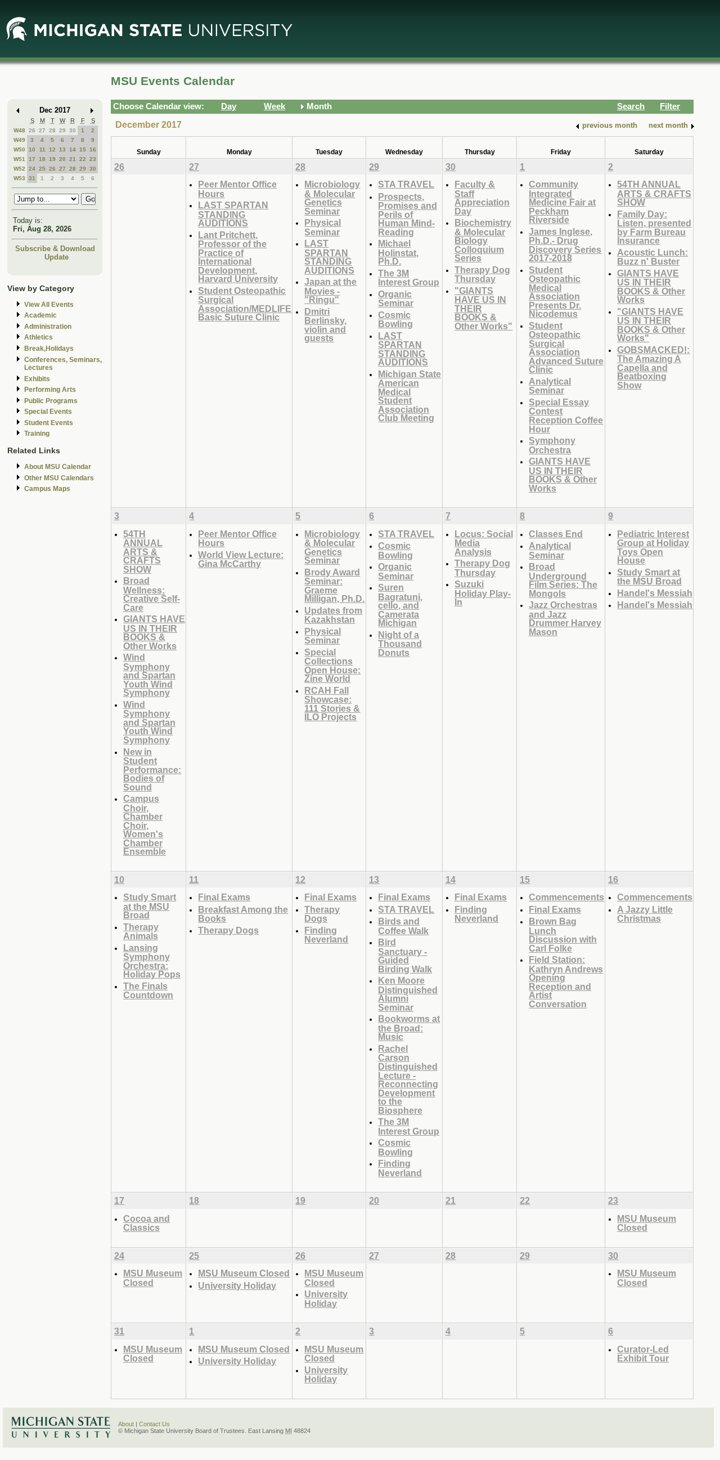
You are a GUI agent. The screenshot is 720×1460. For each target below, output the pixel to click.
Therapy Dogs (228, 930)
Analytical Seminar (550, 386)
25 (42, 169)
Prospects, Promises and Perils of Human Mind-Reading (407, 214)
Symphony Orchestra (552, 445)
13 (62, 149)
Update (56, 257)
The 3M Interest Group (408, 278)
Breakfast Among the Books (243, 914)
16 (92, 149)
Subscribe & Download (55, 248)
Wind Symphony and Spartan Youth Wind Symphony (149, 675)
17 (32, 159)
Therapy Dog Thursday (482, 274)
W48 (19, 130)
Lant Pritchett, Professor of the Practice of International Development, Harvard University (238, 257)
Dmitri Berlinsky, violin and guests (325, 324)
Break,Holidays (49, 348)
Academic (40, 315)
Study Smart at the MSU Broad (649, 577)
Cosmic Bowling (395, 319)
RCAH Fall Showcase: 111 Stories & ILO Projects (332, 703)
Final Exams (224, 897)
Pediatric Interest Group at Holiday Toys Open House (653, 547)
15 (82, 149)
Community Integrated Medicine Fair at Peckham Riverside (562, 202)
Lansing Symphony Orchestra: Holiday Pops (152, 961)
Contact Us (154, 1424)
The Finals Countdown (148, 991)
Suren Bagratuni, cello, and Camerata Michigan (400, 605)
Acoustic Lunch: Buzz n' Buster (652, 257)
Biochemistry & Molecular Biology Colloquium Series (482, 240)
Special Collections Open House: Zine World (332, 665)
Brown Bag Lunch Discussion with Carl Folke (563, 934)
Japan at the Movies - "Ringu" (330, 290)
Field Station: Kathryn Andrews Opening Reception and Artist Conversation (566, 981)
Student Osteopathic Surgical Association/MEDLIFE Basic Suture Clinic (244, 304)
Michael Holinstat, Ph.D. (398, 252)
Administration (47, 327)
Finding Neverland (326, 935)
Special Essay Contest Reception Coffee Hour (566, 415)
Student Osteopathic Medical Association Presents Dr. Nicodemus (555, 292)
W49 (19, 140)
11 (42, 149)
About (126, 1424)
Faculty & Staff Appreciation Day (482, 197)
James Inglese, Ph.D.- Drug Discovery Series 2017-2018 (565, 245)
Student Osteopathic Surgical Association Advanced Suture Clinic (566, 347)
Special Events (48, 412)
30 (72, 130)
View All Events (49, 305)
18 (42, 159)
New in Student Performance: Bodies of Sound (152, 769)
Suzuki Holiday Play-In (482, 593)
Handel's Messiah (654, 593)
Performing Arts (50, 390)
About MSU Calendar (57, 467)
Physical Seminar (322, 227)
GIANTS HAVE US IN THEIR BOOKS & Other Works (563, 474)
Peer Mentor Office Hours (237, 189)
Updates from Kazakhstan (333, 615)
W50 (19, 149)
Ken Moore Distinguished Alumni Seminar (408, 993)
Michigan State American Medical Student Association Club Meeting (409, 396)
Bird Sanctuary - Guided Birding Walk (405, 955)
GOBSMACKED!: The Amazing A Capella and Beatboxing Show (653, 367)
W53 (19, 178)
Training (37, 433)
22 (82, 159)
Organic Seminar (395, 299)
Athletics (38, 337)
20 (62, 159)
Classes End (556, 534)
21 (72, 159)
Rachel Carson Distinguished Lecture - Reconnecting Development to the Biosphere (408, 1079)
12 (52, 149)
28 (52, 130)
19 (52, 159)
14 (72, 149)
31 (32, 178)
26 (32, 130)
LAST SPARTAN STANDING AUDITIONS (233, 214)
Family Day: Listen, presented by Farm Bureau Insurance (654, 227)
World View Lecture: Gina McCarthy (241, 559)
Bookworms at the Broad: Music (409, 1027)
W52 (19, 169)
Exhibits (37, 379)
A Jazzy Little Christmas (645, 914)
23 (92, 159)
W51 (19, 159)
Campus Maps (47, 489)
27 (42, 130)
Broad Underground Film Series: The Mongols (563, 580)
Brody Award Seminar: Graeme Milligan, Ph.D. (334, 585)
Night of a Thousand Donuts (400, 643)
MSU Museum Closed (646, 1223)
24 (32, 169)
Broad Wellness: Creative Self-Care (151, 594)
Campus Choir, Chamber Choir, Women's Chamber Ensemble (144, 824)
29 (62, 130)
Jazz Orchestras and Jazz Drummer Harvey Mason (565, 618)
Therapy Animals (141, 931)
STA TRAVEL (406, 184)
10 (32, 149)
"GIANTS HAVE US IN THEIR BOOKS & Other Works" (651, 324)
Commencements (566, 897)
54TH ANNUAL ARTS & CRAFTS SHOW (654, 193)
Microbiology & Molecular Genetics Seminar (332, 197)
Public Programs (51, 401)
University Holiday (237, 1285)
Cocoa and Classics (146, 1223)
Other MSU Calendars (59, 478)
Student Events (48, 423)
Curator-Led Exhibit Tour (643, 1354)
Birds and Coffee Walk (403, 926)
